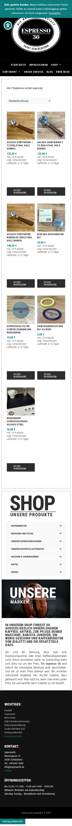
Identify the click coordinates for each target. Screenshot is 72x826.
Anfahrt (8, 770)
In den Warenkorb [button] (19, 191)
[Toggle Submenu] (61, 526)
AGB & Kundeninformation (17, 721)
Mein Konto (10, 717)
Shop (54, 64)
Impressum (9, 714)
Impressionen (38, 64)
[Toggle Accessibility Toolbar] (8, 25)
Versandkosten (19, 160)
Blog (50, 71)
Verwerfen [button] (54, 13)
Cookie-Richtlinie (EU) (14, 728)
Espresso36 (27, 812)
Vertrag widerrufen (13, 732)
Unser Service (33, 71)
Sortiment (9, 71)
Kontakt (8, 710)
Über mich (63, 71)
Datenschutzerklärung (15, 725)
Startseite (18, 64)
